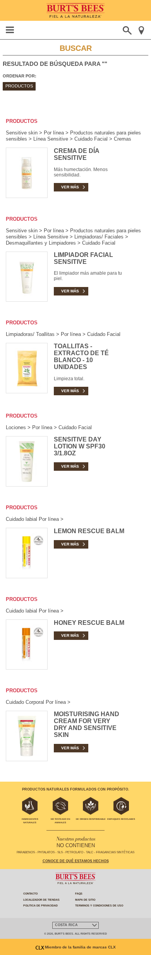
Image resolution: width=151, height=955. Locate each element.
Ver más (70, 187)
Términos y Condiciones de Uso (99, 905)
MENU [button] (10, 30)
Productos (19, 86)
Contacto (30, 893)
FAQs (78, 893)
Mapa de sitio (85, 899)
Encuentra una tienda (141, 30)
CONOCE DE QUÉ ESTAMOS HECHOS (76, 861)
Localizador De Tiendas (41, 899)
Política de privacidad (40, 905)
